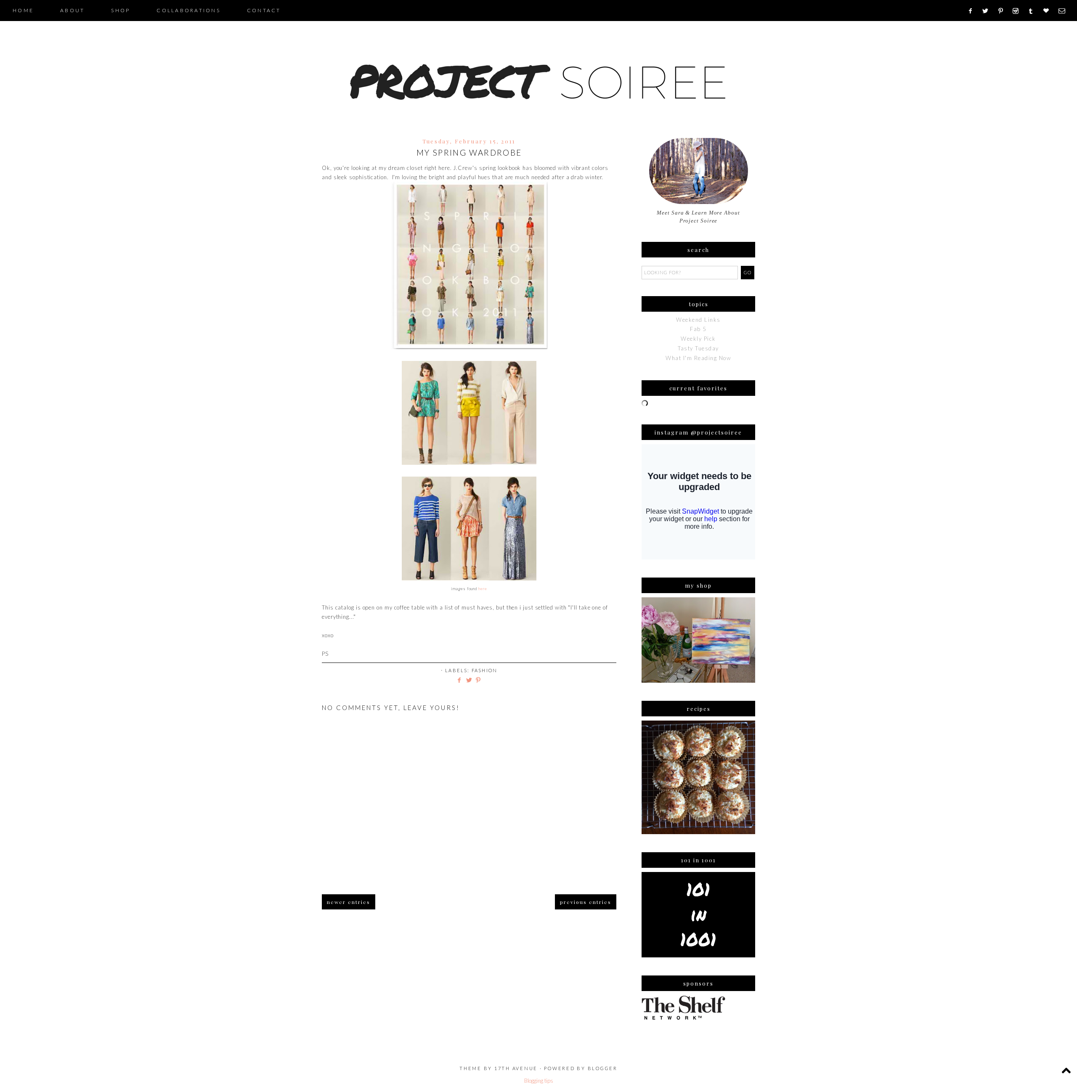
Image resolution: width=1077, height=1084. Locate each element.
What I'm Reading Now (698, 358)
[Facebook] (973, 11)
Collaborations (188, 10)
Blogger (603, 1068)
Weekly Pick (698, 338)
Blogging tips (538, 1080)
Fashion (484, 670)
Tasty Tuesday (698, 348)
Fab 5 (698, 329)
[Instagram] (1018, 11)
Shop (120, 10)
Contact (264, 10)
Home (23, 10)
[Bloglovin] (1049, 11)
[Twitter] (988, 11)
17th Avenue (516, 1068)
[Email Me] (1064, 11)
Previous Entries (585, 901)
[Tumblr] (1033, 11)
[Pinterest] (1004, 11)
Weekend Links (698, 319)
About (72, 10)
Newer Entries (348, 901)
